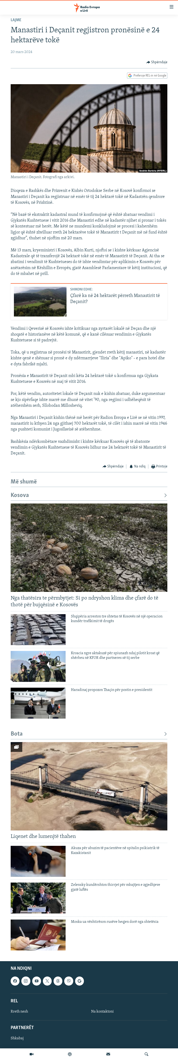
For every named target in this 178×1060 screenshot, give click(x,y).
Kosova (20, 495)
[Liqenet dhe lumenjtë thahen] (89, 786)
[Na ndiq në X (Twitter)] (47, 981)
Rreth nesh (19, 1011)
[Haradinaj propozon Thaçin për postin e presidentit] (38, 703)
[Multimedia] (31, 1054)
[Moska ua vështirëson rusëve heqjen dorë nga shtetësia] (38, 935)
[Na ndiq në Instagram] (25, 981)
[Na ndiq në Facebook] (15, 981)
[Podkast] (70, 1054)
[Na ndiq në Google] (79, 981)
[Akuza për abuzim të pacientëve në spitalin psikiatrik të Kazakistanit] (38, 861)
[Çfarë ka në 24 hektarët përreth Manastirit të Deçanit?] (40, 302)
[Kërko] (146, 1054)
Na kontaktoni (102, 1011)
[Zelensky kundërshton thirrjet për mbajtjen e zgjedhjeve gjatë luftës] (38, 898)
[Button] (157, 62)
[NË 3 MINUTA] (108, 1054)
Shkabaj (17, 1038)
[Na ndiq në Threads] (58, 981)
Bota (17, 734)
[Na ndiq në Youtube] (36, 981)
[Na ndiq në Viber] (68, 981)
